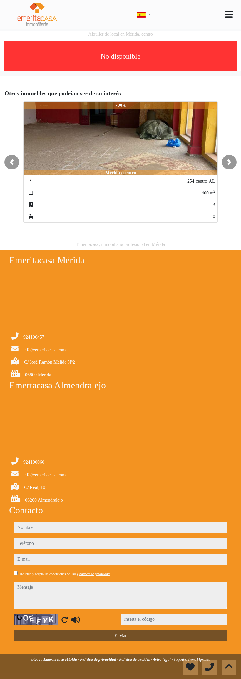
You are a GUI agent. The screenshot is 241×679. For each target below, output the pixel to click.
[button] (11, 162)
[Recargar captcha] (64, 619)
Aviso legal (162, 659)
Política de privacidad (98, 659)
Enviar (120, 635)
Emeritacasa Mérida (60, 659)
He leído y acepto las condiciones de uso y (65, 574)
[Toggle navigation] (229, 14)
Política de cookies (135, 659)
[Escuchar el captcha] (75, 619)
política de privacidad (94, 574)
